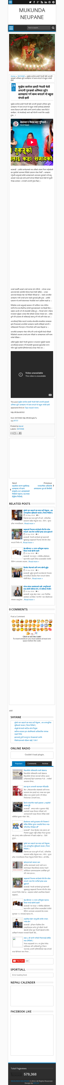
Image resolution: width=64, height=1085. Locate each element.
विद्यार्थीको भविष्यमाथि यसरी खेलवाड (35, 770)
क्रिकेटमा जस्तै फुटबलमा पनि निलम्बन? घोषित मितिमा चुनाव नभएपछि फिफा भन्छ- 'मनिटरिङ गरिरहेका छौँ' (37, 824)
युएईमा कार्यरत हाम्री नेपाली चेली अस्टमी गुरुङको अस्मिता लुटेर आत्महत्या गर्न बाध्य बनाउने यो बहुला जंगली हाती (35, 92)
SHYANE (20, 429)
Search (53, 28)
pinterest (53, 2)
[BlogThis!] (14, 433)
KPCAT (36, 1083)
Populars (18, 764)
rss (42, 2)
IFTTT (16, 421)
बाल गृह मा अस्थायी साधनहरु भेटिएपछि (36, 787)
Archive (45, 764)
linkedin (46, 2)
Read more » (29, 524)
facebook (34, 2)
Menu (10, 2)
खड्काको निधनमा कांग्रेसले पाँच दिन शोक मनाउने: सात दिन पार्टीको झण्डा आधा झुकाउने (37, 881)
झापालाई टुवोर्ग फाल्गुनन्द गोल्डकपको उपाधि (28, 737)
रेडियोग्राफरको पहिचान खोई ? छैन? (26, 740)
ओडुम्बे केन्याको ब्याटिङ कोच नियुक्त (25, 728)
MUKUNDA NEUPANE (32, 14)
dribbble (49, 2)
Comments (32, 764)
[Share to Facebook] (20, 433)
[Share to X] (17, 433)
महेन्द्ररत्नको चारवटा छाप (32, 862)
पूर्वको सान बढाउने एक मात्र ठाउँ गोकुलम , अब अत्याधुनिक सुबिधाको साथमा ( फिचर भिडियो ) (37, 846)
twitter (30, 2)
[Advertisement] (32, 458)
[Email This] (11, 433)
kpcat (21, 426)
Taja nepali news (32, 408)
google (38, 2)
